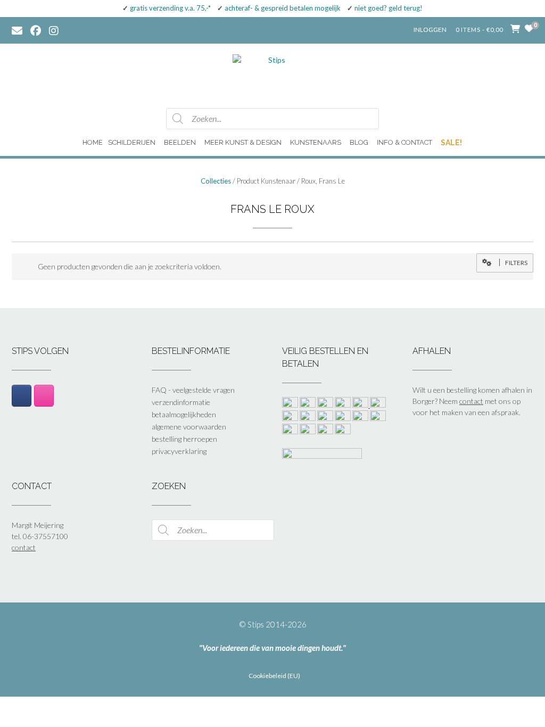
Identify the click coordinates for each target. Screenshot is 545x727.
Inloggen (430, 30)
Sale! (451, 142)
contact (471, 401)
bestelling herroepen (184, 438)
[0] (529, 28)
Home (92, 142)
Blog (359, 142)
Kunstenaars (315, 142)
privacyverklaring (179, 451)
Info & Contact (404, 142)
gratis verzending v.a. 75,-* (170, 8)
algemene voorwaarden (189, 426)
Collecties (216, 181)
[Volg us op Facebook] (35, 29)
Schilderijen (131, 142)
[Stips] (272, 75)
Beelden (180, 142)
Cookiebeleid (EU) (274, 676)
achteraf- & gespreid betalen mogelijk (283, 8)
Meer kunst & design (243, 142)
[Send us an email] (17, 29)
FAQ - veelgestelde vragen (193, 389)
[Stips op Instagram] (44, 395)
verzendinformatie (181, 402)
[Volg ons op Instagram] (62, 29)
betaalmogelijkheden (184, 414)
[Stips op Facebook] (21, 395)
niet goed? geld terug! (388, 8)
